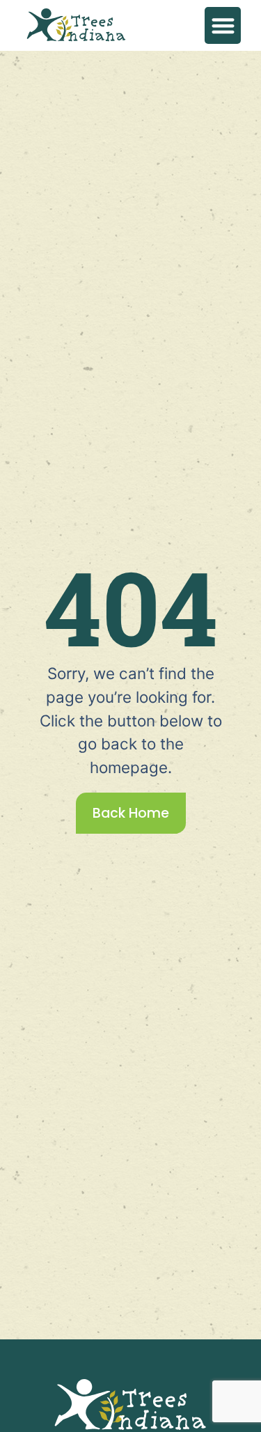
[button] (223, 25)
